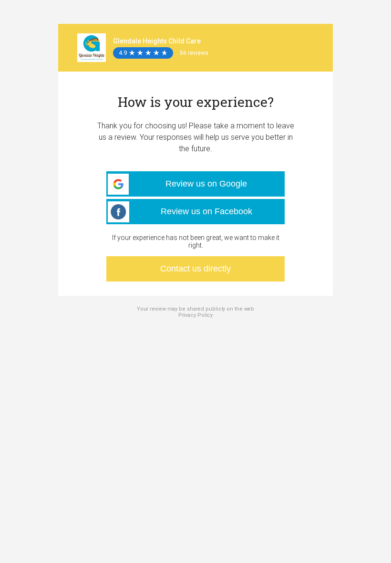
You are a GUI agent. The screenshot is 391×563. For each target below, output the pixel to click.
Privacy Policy (195, 315)
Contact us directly (195, 268)
